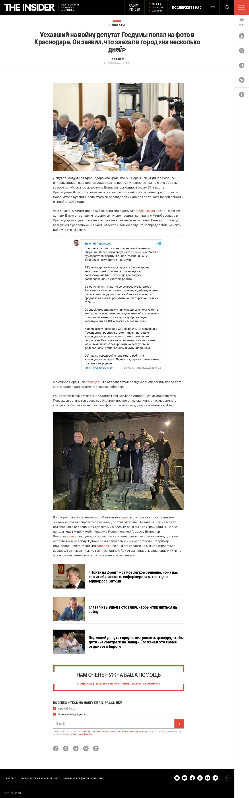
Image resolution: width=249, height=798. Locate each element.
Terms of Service (84, 734)
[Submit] (179, 723)
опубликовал (145, 210)
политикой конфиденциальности (131, 731)
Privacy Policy (70, 734)
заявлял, (103, 545)
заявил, (72, 536)
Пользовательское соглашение (40, 778)
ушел (125, 517)
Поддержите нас (187, 7)
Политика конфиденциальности (83, 778)
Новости (117, 25)
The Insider (117, 58)
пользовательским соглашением (98, 731)
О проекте (10, 778)
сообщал (92, 382)
